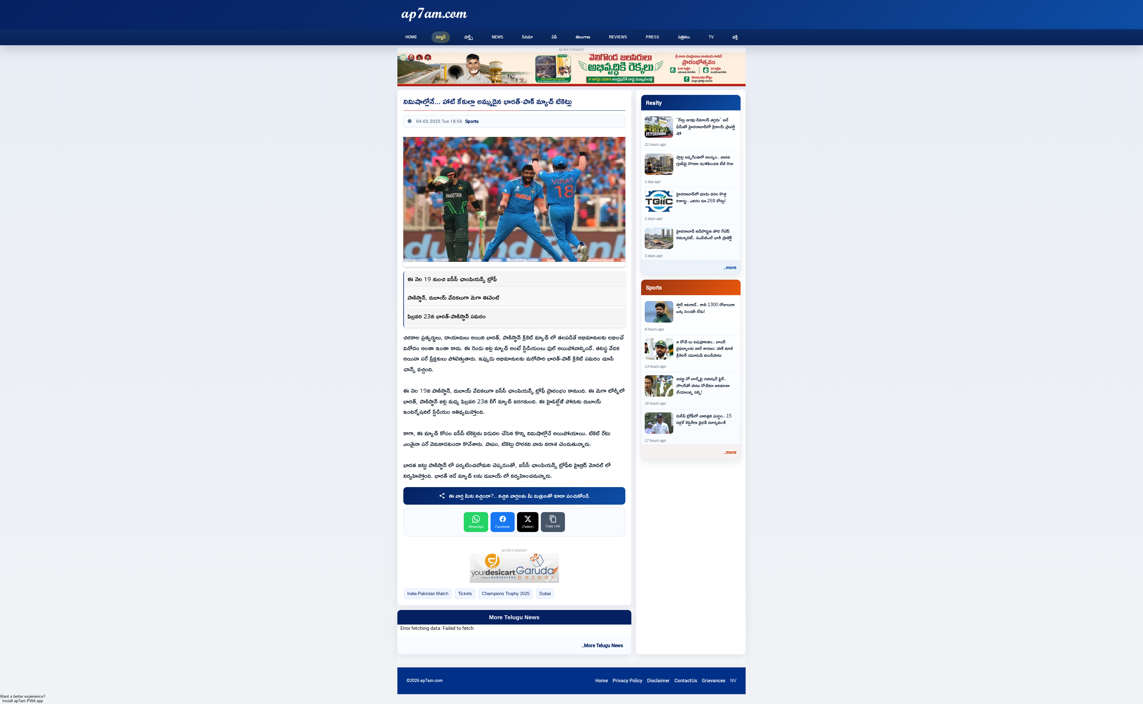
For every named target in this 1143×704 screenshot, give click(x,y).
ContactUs (685, 680)
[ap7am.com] (434, 14)
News (497, 37)
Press (652, 37)
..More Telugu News (602, 645)
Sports (472, 121)
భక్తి (735, 37)
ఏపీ (554, 37)
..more (730, 267)
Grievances (713, 680)
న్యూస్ (441, 37)
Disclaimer (658, 680)
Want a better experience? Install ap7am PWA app (22, 698)
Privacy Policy (627, 680)
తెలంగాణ (583, 37)
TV (711, 37)
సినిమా (527, 37)
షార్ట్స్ (468, 37)
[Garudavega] (514, 568)
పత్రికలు (684, 37)
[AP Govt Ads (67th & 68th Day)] (571, 69)
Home (411, 37)
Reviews (618, 37)
